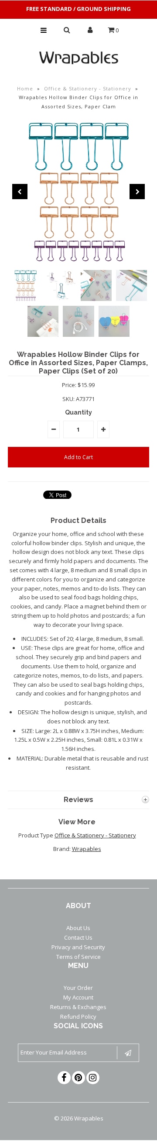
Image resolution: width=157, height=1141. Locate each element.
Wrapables (86, 849)
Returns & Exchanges (78, 1007)
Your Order (78, 988)
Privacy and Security (78, 947)
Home (25, 88)
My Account (78, 997)
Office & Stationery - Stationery (87, 88)
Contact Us (78, 937)
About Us (78, 928)
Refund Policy (78, 1016)
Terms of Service (78, 957)
